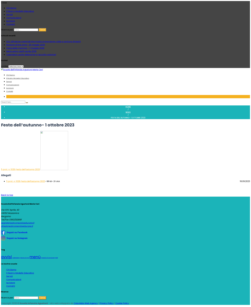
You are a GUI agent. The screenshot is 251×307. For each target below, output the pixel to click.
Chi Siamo (11, 8)
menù (35, 257)
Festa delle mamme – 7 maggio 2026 (25, 48)
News (128, 112)
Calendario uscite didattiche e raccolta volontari (31, 54)
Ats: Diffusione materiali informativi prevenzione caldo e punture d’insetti (43, 41)
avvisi (6, 257)
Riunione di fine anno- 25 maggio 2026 (25, 44)
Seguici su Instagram (17, 238)
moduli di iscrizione (48, 258)
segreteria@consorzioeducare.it (17, 222)
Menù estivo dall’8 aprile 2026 (21, 51)
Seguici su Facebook (17, 232)
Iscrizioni (10, 21)
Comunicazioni (13, 17)
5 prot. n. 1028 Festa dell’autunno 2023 (20, 169)
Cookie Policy (122, 303)
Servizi (9, 14)
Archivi (4, 66)
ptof (56, 258)
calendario (16, 258)
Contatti (10, 24)
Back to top (7, 194)
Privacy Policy (106, 303)
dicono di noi (24, 258)
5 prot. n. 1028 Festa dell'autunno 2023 (25, 181)
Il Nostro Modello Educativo (20, 11)
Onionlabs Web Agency (86, 303)
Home (128, 106)
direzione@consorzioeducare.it (17, 226)
